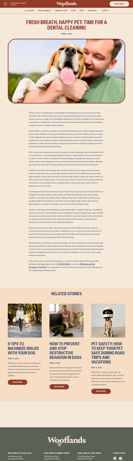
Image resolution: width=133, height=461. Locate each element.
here (43, 264)
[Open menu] (6, 4)
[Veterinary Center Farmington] (18, 4)
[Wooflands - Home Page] (66, 4)
